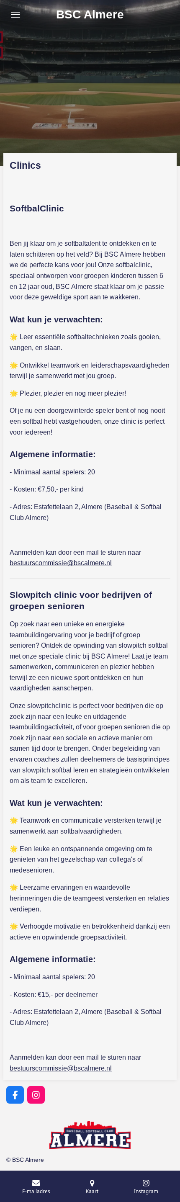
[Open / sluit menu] (15, 14)
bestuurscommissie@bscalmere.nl (61, 562)
